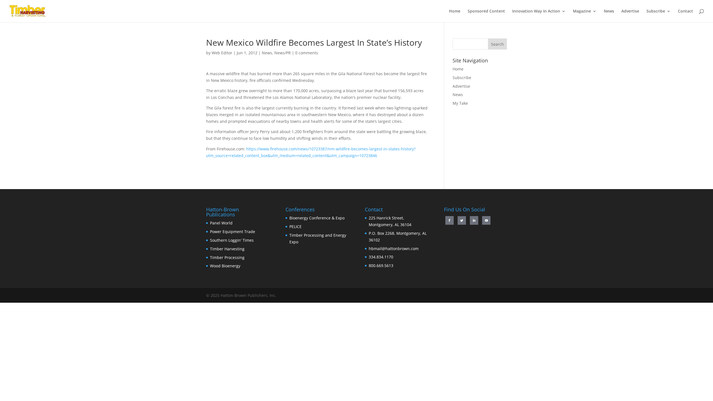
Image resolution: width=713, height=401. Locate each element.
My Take (460, 103)
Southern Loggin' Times (232, 240)
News (609, 11)
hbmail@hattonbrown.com (394, 248)
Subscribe (655, 11)
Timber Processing (227, 257)
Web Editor (222, 52)
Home (454, 11)
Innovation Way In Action (536, 11)
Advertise (630, 11)
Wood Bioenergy (225, 265)
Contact (685, 11)
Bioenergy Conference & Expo (317, 218)
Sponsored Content (486, 11)
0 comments (306, 52)
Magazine (582, 11)
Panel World (221, 223)
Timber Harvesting (227, 248)
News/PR (282, 52)
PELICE (295, 226)
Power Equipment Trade (232, 231)
